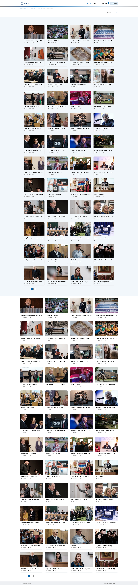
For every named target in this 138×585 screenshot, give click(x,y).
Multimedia (32, 8)
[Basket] (99, 3)
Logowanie (104, 3)
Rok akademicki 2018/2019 (49, 8)
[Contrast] (87, 3)
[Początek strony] (117, 583)
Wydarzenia (39, 8)
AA (90, 3)
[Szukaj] (116, 12)
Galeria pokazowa (24, 8)
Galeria (94, 3)
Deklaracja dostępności (25, 583)
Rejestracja (114, 3)
